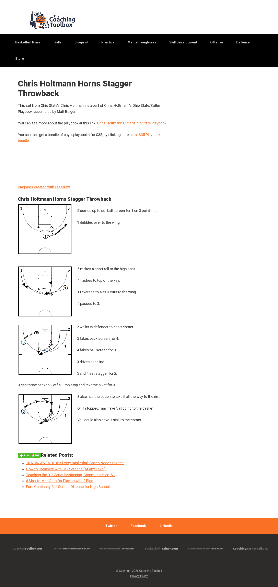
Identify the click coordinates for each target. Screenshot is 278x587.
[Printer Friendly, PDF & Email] (29, 455)
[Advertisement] (225, 180)
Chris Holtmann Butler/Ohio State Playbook (131, 123)
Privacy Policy (139, 576)
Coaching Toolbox (150, 570)
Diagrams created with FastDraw (44, 187)
